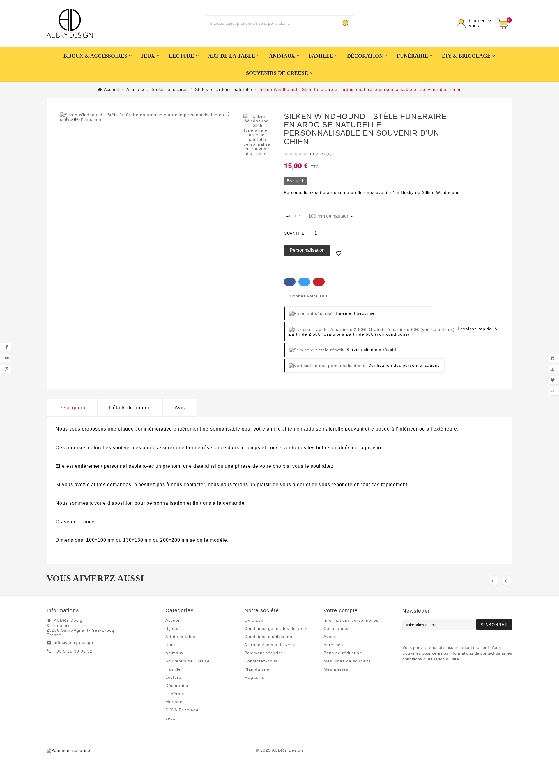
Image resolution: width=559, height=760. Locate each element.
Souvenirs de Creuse (187, 661)
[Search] (346, 23)
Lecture (173, 677)
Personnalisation (307, 250)
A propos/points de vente (270, 644)
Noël (170, 644)
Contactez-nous (260, 661)
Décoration (176, 685)
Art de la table (180, 636)
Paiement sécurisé (263, 653)
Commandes (336, 628)
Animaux (174, 653)
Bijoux (171, 628)
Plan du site (256, 669)
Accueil (173, 620)
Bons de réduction (342, 653)
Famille (173, 669)
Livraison (253, 620)
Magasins (254, 677)
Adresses (333, 644)
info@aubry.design (73, 642)
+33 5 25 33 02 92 (73, 651)
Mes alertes (335, 669)
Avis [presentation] (180, 407)
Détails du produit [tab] (130, 407)
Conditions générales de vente (276, 628)
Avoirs (330, 636)
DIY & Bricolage (182, 710)
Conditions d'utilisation (268, 636)
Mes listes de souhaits (347, 661)
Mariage (174, 701)
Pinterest (319, 282)
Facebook (290, 282)
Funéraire (175, 693)
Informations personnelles (350, 620)
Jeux (170, 718)
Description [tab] (72, 407)
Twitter (304, 282)
